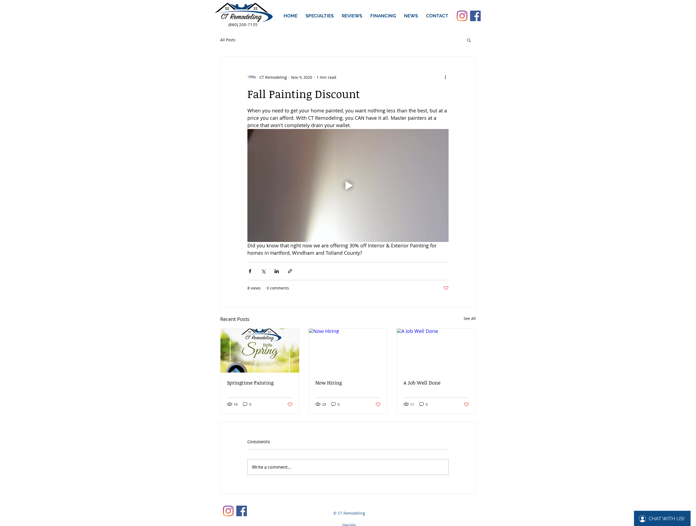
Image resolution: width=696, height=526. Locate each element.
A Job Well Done (421, 382)
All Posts (227, 39)
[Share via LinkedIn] (276, 271)
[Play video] (348, 185)
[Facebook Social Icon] (241, 511)
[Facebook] (475, 16)
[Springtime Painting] (259, 351)
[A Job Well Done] (436, 351)
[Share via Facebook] (250, 271)
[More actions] (445, 77)
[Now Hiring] (348, 351)
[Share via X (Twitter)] (263, 271)
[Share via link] (290, 271)
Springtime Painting (250, 382)
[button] (320, 16)
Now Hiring (328, 382)
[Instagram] (462, 16)
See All (470, 318)
